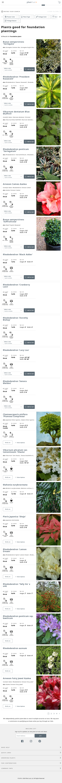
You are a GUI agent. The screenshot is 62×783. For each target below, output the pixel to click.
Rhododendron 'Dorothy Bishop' (15, 318)
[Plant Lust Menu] (3, 2)
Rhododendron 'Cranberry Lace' (16, 285)
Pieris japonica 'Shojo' (14, 516)
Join (40, 736)
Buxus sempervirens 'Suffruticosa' (13, 220)
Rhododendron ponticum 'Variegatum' (16, 150)
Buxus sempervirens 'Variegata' (13, 42)
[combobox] (13, 69)
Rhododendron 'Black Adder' (18, 254)
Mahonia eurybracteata (15, 484)
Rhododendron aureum (15, 648)
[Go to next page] (59, 713)
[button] (2, 17)
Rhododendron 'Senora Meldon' (15, 382)
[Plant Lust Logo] (32, 2)
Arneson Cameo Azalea (15, 184)
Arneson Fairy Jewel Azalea (17, 678)
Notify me (7, 442)
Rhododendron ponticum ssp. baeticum (18, 617)
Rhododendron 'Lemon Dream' (15, 550)
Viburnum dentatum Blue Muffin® (16, 112)
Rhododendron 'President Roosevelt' (16, 77)
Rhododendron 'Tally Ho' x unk (16, 585)
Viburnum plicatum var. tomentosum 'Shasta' (15, 451)
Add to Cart (30, 69)
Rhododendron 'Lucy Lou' (16, 350)
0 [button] (59, 1)
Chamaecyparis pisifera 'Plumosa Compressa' (15, 415)
